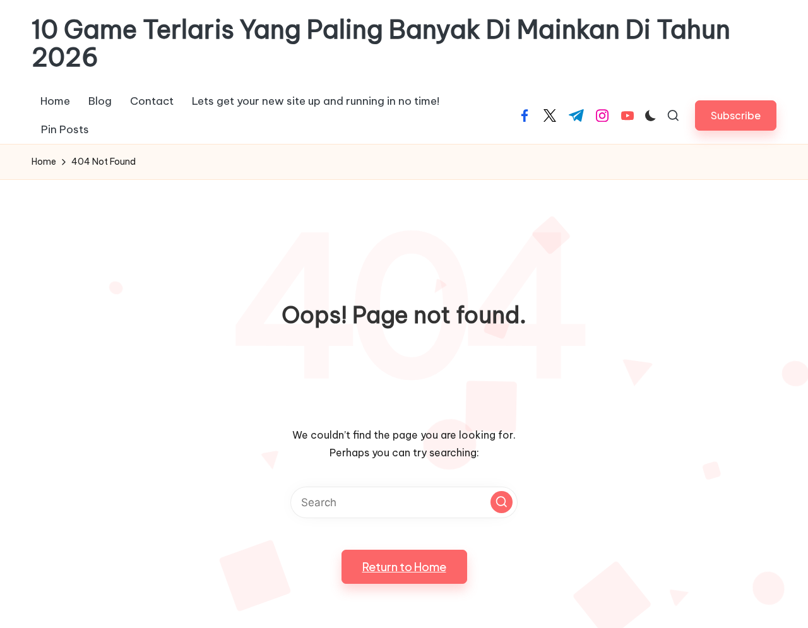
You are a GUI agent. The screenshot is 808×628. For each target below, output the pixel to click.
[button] (735, 115)
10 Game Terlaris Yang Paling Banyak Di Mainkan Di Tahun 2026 (381, 43)
